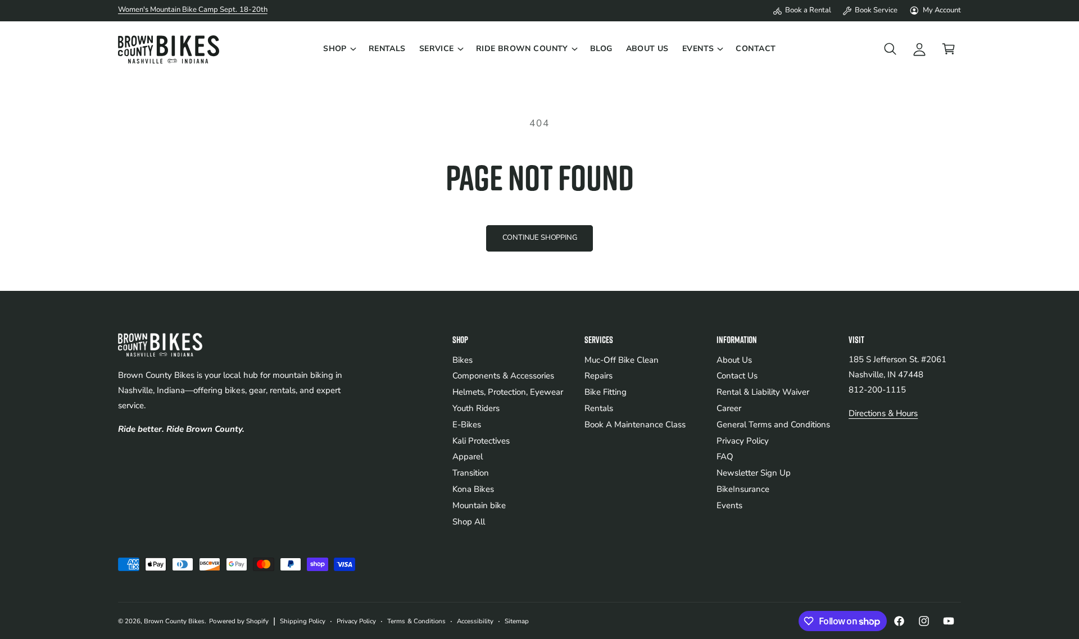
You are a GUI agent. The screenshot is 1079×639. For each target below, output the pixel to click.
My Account (942, 10)
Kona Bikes (473, 489)
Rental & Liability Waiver (763, 392)
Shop (335, 48)
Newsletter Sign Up (754, 472)
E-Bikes (466, 424)
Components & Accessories (503, 375)
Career (729, 408)
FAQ (725, 456)
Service (436, 48)
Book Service (876, 10)
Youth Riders (476, 408)
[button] (339, 49)
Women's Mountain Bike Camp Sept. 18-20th (193, 9)
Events (698, 48)
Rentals (598, 408)
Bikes (462, 360)
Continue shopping (539, 237)
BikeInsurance (743, 489)
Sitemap (517, 621)
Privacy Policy (743, 440)
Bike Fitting (605, 392)
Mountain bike (479, 505)
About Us (734, 360)
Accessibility (475, 621)
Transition (470, 472)
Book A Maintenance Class (635, 424)
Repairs (598, 375)
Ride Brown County (522, 48)
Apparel (467, 456)
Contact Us (737, 375)
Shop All (468, 521)
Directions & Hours (883, 413)
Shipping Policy (302, 621)
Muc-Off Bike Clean (621, 360)
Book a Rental (808, 10)
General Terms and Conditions (773, 424)
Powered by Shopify (238, 621)
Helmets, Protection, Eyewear (507, 392)
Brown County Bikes (174, 621)
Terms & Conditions (416, 621)
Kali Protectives (481, 440)
